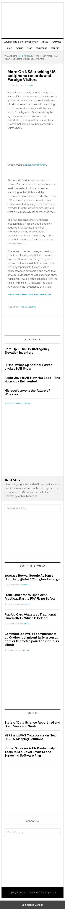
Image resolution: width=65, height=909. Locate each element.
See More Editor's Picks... (18, 403)
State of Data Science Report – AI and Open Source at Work (32, 724)
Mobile (23, 307)
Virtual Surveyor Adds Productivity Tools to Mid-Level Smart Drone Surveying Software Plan (30, 751)
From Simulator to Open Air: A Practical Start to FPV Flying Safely (30, 596)
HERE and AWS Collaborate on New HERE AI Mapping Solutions (30, 737)
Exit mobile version (33, 904)
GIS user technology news (33, 12)
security (32, 307)
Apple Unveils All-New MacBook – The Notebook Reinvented (32, 379)
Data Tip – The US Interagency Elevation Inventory (27, 350)
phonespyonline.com (34, 164)
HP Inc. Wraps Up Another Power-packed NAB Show (29, 366)
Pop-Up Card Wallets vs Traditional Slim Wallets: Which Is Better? (30, 616)
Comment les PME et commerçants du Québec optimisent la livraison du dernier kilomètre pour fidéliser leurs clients (32, 639)
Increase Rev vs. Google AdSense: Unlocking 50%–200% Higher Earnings (32, 577)
